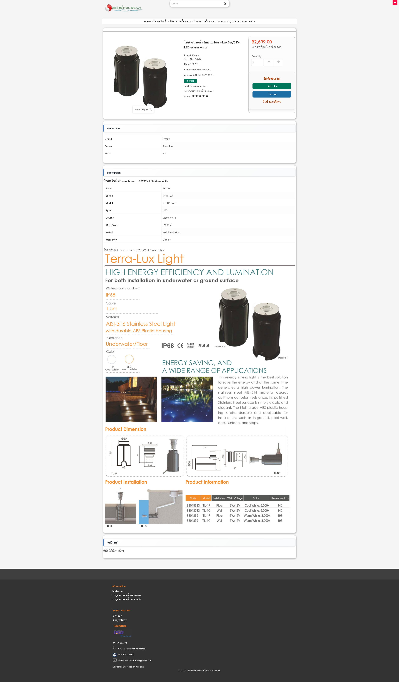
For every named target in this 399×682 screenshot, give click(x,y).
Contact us (117, 590)
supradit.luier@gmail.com (138, 660)
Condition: (190, 69)
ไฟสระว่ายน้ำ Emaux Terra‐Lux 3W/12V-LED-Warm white (224, 21)
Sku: (186, 59)
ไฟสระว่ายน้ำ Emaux (181, 21)
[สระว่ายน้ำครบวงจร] (135, 8)
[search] (225, 3)
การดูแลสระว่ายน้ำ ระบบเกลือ (126, 599)
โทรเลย (272, 94)
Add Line (272, 86)
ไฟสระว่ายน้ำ (161, 21)
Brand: (188, 55)
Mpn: (187, 63)
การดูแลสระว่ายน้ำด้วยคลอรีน (126, 595)
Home (147, 21)
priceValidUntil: (193, 74)
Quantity (257, 56)
